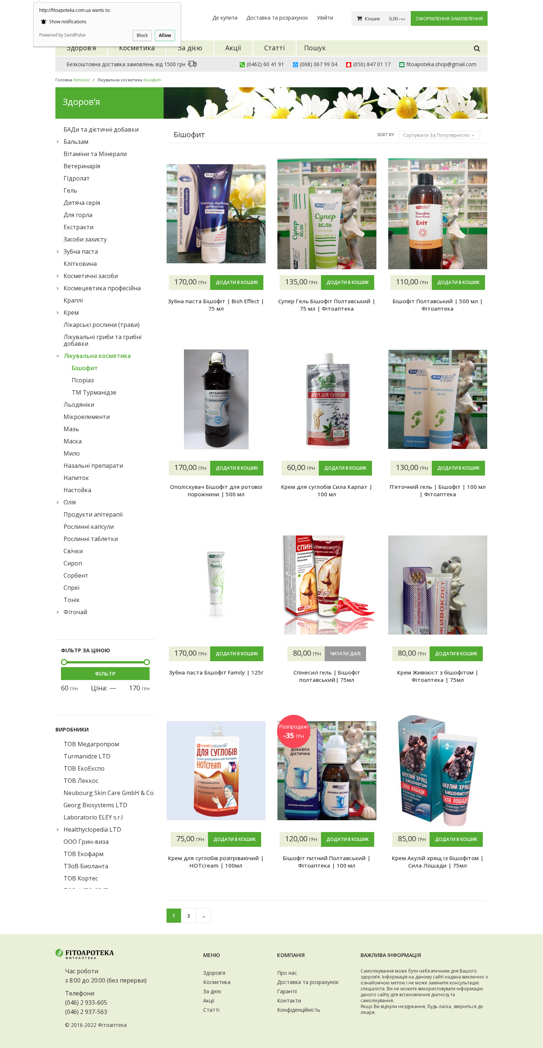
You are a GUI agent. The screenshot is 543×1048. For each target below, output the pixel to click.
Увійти (325, 17)
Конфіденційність (298, 1009)
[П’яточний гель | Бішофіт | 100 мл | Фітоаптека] (437, 399)
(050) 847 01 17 (371, 64)
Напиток (76, 477)
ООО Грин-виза (86, 841)
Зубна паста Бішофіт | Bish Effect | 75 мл (216, 304)
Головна (63, 79)
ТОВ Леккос (81, 780)
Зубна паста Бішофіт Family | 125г (216, 672)
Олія (70, 502)
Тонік (72, 599)
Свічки (73, 551)
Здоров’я (214, 972)
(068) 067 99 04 (318, 64)
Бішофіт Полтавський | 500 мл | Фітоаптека (438, 304)
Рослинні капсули (89, 526)
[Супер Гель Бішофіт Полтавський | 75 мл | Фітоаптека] (326, 213)
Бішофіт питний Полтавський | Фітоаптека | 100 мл (326, 861)
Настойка (77, 490)
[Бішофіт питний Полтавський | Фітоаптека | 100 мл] (326, 770)
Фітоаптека (112, 1024)
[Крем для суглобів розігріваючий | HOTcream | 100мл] (216, 770)
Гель (70, 190)
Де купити (225, 17)
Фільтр (105, 673)
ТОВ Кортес (81, 878)
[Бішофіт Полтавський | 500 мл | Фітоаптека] (437, 213)
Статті (211, 1009)
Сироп (73, 563)
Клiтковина (80, 263)
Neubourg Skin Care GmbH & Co (109, 793)
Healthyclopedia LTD (92, 829)
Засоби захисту (85, 239)
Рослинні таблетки (91, 538)
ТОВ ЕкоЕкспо (84, 768)
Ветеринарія (82, 166)
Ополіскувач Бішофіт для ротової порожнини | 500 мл (216, 490)
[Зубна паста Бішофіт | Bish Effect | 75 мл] (216, 213)
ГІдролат (77, 178)
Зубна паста (81, 251)
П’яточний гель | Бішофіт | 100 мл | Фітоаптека (438, 490)
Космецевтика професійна (102, 288)
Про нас (287, 972)
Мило (72, 453)
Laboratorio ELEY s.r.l (93, 817)
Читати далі (345, 653)
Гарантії (287, 991)
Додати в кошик (237, 282)
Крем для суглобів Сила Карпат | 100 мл (326, 490)
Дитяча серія (82, 202)
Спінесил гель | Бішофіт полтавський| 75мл (326, 676)
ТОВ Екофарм (83, 854)
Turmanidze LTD (87, 756)
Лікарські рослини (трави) (102, 324)
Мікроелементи (87, 416)
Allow (165, 35)
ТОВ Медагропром (91, 744)
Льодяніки (79, 404)
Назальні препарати (93, 465)
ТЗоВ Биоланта (86, 866)
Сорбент (76, 575)
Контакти (289, 1000)
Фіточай (75, 612)
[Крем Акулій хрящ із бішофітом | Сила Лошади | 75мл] (437, 770)
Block (142, 35)
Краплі (73, 300)
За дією (212, 991)
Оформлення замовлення (449, 18)
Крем (71, 312)
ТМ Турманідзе (94, 392)
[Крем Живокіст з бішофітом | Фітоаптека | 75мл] (437, 585)
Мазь (71, 429)
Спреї (71, 587)
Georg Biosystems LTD (95, 805)
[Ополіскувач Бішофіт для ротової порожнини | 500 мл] (216, 399)
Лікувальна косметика (119, 79)
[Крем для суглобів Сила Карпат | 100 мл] (326, 399)
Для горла (78, 215)
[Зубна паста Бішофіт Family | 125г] (216, 585)
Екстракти (78, 227)
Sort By (385, 134)
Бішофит (85, 368)
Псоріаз (83, 380)
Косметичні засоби (91, 276)
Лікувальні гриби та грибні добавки (102, 340)
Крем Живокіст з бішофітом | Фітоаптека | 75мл (437, 676)
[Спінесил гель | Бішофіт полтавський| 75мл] (326, 585)
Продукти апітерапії (93, 514)
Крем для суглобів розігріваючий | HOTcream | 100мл (216, 861)
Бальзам (76, 141)
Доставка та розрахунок (277, 17)
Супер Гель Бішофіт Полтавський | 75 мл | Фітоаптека (326, 304)
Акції (209, 1000)
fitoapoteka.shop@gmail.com (441, 64)
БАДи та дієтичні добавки (101, 129)
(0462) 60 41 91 (265, 64)
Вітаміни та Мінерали (95, 154)
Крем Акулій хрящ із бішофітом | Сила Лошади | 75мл (438, 861)
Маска (73, 441)
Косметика (216, 982)
